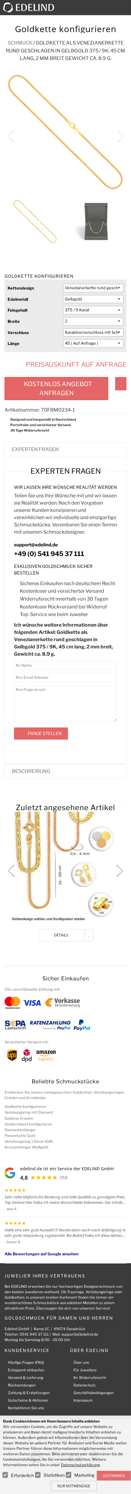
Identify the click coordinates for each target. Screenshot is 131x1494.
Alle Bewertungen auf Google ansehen (42, 1253)
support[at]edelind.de (80, 1334)
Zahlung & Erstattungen (29, 1392)
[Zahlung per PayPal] (82, 1024)
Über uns (81, 1362)
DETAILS (61, 935)
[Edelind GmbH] (31, 7)
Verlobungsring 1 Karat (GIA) (29, 1141)
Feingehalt (18, 310)
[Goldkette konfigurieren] (65, 867)
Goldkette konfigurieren (25, 1106)
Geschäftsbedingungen (93, 1392)
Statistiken (54, 1475)
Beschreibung (31, 771)
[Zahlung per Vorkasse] (62, 1002)
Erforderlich (22, 1475)
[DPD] (27, 1055)
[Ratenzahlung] (50, 1024)
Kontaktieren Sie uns (26, 1408)
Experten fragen (35, 449)
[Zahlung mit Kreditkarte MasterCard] (12, 1002)
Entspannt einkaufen (26, 1370)
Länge (13, 343)
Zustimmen (114, 1475)
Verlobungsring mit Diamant (29, 1112)
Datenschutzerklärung (80, 1465)
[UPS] (12, 1055)
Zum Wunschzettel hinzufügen (120, 383)
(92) (64, 1177)
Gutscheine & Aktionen (28, 1400)
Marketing (84, 1475)
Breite (14, 321)
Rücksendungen (22, 1385)
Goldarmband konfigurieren (28, 1124)
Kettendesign (21, 288)
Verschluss (18, 332)
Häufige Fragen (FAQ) (26, 1362)
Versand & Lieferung (25, 1377)
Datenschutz (84, 1385)
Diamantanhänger (20, 1130)
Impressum (83, 1400)
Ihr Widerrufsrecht (89, 1377)
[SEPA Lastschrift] (15, 1024)
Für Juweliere (85, 1370)
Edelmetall (18, 299)
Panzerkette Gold (20, 1135)
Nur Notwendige (73, 1486)
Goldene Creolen (19, 1118)
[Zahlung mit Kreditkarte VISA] (32, 1002)
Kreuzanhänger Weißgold (26, 1147)
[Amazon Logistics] (46, 1055)
